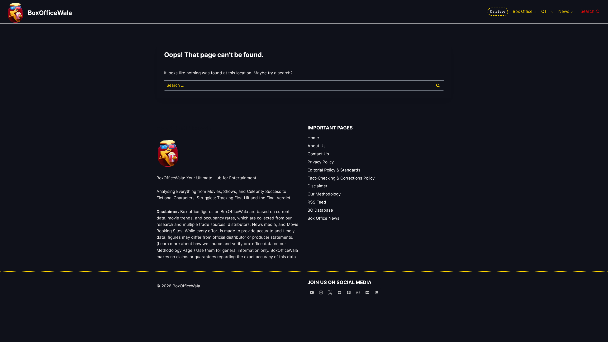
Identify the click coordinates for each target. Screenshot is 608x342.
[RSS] (377, 292)
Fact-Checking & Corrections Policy (341, 178)
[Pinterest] (349, 292)
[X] (330, 292)
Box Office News (323, 218)
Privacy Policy (321, 162)
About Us (317, 145)
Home (313, 137)
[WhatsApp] (358, 292)
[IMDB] (367, 292)
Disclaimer (317, 186)
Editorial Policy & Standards (334, 170)
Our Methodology (324, 194)
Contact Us (318, 154)
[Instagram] (321, 292)
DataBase (497, 11)
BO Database (320, 210)
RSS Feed (317, 202)
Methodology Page (174, 250)
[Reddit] (339, 292)
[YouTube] (312, 292)
